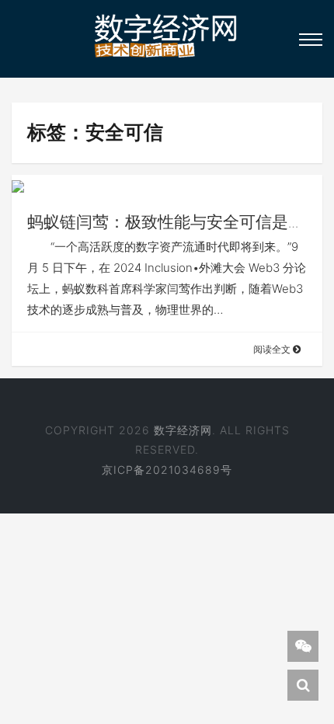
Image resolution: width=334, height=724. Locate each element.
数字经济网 (183, 430)
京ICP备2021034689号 (167, 469)
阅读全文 (273, 349)
